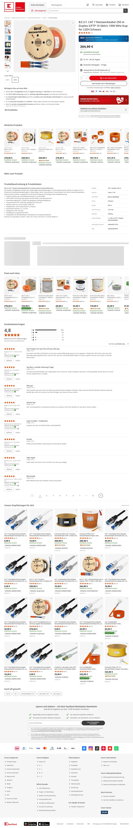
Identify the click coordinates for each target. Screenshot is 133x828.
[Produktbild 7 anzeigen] (8, 66)
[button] (47, 330)
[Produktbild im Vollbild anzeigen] (45, 46)
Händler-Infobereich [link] (77, 807)
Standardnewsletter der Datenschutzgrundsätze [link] (49, 729)
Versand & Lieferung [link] (45, 807)
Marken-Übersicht (13, 802)
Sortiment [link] (74, 773)
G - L (40, 769)
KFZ (8, 795)
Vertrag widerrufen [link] (45, 799)
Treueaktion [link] (75, 780)
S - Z (40, 776)
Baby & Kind (11, 776)
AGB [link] (88, 824)
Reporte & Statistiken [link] (110, 762)
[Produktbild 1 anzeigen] (8, 24)
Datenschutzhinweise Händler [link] (113, 781)
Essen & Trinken (12, 799)
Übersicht (42, 762)
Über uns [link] (106, 765)
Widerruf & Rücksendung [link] (47, 796)
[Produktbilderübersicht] (7, 46)
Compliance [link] (70, 824)
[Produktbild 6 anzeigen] (8, 59)
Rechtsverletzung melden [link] (47, 810)
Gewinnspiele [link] (75, 784)
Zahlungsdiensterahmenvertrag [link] (113, 777)
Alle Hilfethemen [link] (44, 788)
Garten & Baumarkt (13, 769)
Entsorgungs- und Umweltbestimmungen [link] (105, 824)
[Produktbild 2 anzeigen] (8, 31)
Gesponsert (7, 147)
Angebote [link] (74, 762)
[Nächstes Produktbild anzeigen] (7, 71)
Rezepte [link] (73, 776)
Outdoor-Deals (11, 762)
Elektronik (10, 765)
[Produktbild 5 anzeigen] (8, 52)
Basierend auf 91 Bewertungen (15, 338)
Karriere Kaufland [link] (109, 796)
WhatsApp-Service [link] (77, 795)
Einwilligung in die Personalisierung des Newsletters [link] (58, 735)
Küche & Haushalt (12, 773)
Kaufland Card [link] (76, 769)
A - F (40, 765)
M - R (40, 773)
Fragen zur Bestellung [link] (46, 792)
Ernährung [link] (74, 787)
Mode (9, 784)
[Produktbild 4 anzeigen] (8, 45)
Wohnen (9, 780)
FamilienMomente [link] (77, 791)
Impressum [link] (60, 824)
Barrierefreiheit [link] (124, 824)
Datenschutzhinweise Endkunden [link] (114, 784)
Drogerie (9, 787)
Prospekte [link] (74, 765)
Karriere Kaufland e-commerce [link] (113, 800)
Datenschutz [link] (80, 824)
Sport (8, 791)
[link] (57, 4)
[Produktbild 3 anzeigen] (8, 38)
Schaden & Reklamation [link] (47, 803)
